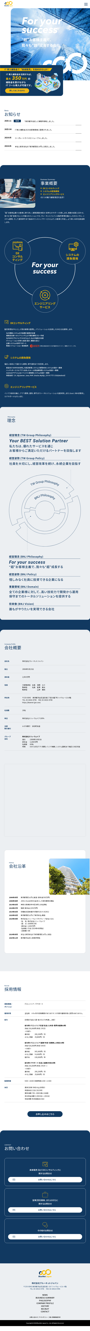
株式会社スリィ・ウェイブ (31, 718)
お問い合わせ (34, 1317)
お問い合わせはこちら (47, 1179)
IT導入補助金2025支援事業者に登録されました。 (33, 129)
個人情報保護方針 (55, 1317)
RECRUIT (45, 1309)
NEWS (45, 1295)
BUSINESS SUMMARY (45, 1297)
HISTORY (45, 1306)
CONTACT (45, 1311)
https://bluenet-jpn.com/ (31, 702)
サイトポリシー (43, 1317)
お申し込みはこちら (45, 1114)
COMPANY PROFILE (45, 1303)
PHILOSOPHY (45, 1300)
